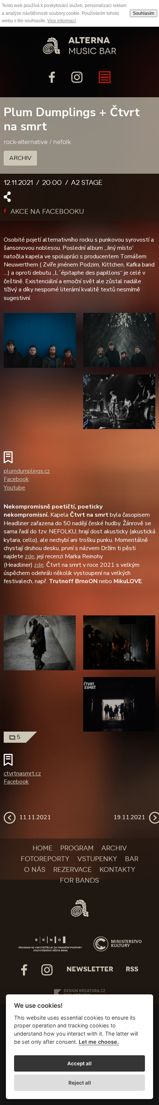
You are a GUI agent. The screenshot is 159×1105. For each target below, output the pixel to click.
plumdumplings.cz (27, 471)
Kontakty (117, 870)
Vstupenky (97, 859)
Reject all (79, 1083)
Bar (131, 859)
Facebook (16, 479)
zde (29, 556)
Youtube (14, 488)
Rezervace (72, 870)
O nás (34, 870)
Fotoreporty (45, 859)
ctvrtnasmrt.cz (22, 773)
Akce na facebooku (46, 211)
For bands (79, 880)
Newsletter (90, 969)
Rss (132, 969)
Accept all (79, 1063)
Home (43, 848)
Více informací (61, 20)
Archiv (20, 158)
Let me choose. (99, 1042)
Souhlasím (143, 13)
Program (77, 848)
